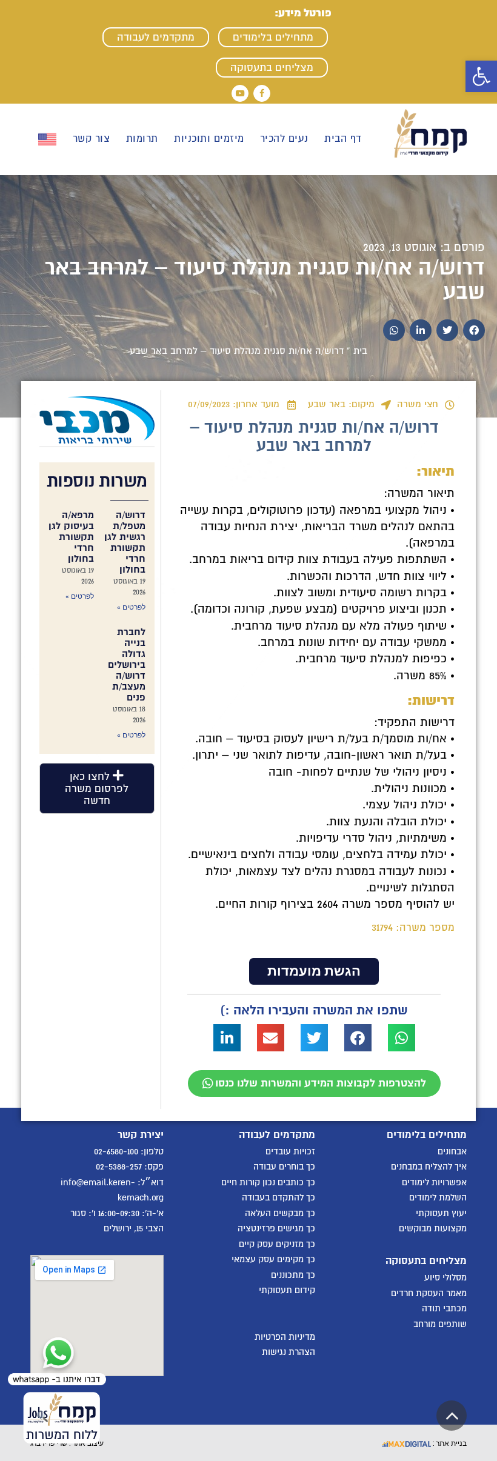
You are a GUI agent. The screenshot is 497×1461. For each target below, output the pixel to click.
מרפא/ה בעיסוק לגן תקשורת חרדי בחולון (71, 537)
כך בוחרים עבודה (284, 1166)
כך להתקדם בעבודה (278, 1197)
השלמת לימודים (438, 1197)
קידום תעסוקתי (287, 1290)
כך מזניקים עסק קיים (277, 1244)
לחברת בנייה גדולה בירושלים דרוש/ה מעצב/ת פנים (126, 665)
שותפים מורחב (440, 1324)
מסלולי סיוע (445, 1277)
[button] (481, 76)
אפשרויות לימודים (434, 1182)
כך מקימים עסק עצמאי (273, 1259)
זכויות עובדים (290, 1151)
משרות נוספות (97, 481)
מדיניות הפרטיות (285, 1336)
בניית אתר (450, 1443)
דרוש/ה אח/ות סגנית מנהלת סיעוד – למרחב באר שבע (265, 279)
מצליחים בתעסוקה (271, 67)
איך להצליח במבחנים (429, 1166)
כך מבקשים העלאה (280, 1213)
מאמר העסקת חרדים (429, 1293)
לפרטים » (131, 607)
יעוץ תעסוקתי (441, 1213)
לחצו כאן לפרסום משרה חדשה (96, 788)
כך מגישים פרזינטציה (276, 1228)
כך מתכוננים (293, 1275)
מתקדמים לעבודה (156, 37)
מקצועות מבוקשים (433, 1228)
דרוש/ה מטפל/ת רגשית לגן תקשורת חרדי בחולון (124, 542)
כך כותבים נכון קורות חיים (268, 1182)
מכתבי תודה (444, 1308)
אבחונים (452, 1151)
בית (360, 351)
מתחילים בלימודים (273, 37)
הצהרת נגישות (288, 1351)
